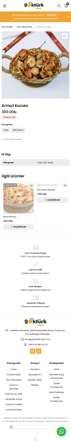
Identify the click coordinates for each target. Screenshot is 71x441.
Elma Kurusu (9, 216)
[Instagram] (32, 351)
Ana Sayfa (7, 26)
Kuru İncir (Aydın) (46, 189)
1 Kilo (5, 130)
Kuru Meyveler (24, 26)
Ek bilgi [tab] (6, 154)
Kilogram (7, 124)
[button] (65, 36)
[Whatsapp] (38, 351)
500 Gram (18, 130)
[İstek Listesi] (12, 139)
